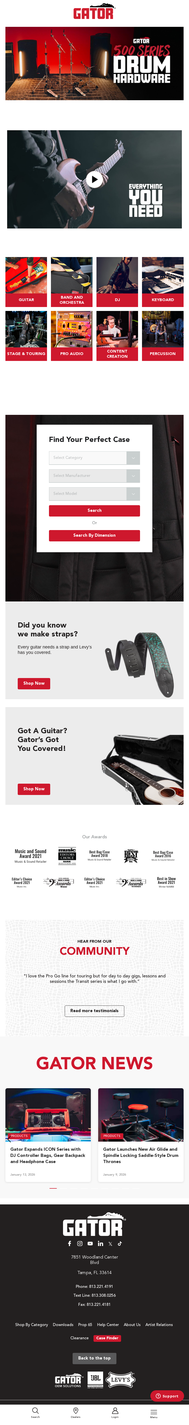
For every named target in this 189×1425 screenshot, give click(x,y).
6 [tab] (105, 1188)
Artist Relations (159, 1325)
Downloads (63, 1325)
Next (180, 1141)
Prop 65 (85, 1325)
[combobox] (94, 458)
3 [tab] (74, 1188)
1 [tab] (53, 1188)
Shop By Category (31, 1325)
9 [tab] (136, 1188)
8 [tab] (125, 1188)
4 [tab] (84, 1188)
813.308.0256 (104, 1296)
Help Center (108, 1325)
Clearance (79, 1338)
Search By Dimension (94, 536)
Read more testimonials (94, 1011)
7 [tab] (115, 1188)
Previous (9, 1141)
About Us (132, 1325)
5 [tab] (94, 1188)
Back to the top (94, 1358)
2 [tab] (63, 1188)
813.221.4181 (99, 1305)
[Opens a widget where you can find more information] (167, 1396)
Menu (154, 1417)
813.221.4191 (101, 1287)
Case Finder (107, 1338)
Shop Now (34, 683)
